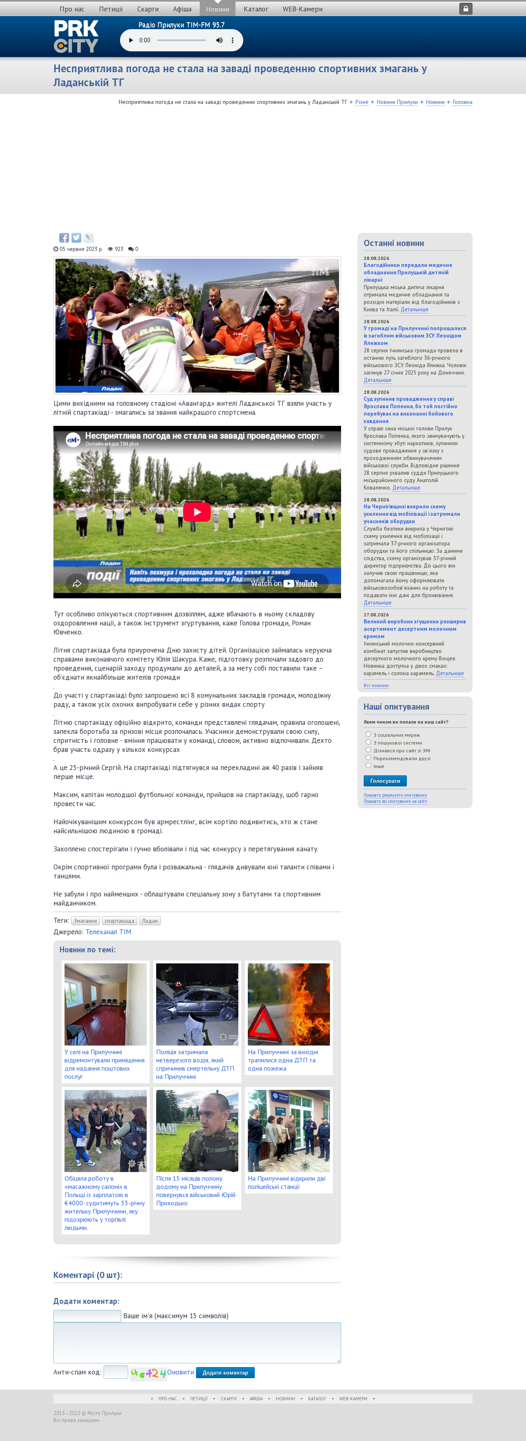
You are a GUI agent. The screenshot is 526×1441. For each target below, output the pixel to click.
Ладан (150, 920)
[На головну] (76, 36)
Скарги (148, 9)
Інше (378, 766)
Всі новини (376, 685)
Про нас (72, 9)
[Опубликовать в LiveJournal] (89, 238)
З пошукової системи (397, 743)
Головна (463, 102)
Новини (217, 9)
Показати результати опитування (395, 795)
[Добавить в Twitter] (76, 238)
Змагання (85, 920)
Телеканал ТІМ (108, 931)
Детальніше (415, 309)
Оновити (180, 1372)
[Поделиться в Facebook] (64, 238)
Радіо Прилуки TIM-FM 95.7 (181, 24)
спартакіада (119, 920)
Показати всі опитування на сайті (395, 801)
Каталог (256, 9)
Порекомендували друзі (401, 758)
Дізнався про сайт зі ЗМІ (401, 750)
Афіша (182, 9)
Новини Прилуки (397, 102)
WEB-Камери (303, 9)
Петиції (111, 9)
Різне (362, 102)
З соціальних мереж (396, 735)
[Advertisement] (263, 171)
